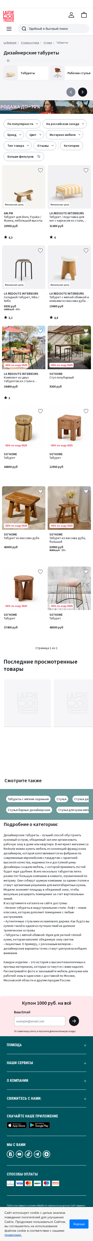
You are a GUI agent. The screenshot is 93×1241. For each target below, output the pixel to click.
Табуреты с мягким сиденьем (28, 799)
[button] (84, 15)
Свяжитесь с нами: (24, 1099)
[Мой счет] (71, 15)
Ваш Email (22, 1012)
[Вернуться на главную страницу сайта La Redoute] (8, 16)
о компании (17, 1081)
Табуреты (62, 42)
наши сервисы (20, 1063)
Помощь (14, 1045)
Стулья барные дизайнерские (29, 810)
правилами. (13, 1235)
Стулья (61, 799)
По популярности (20, 124)
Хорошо (79, 1224)
